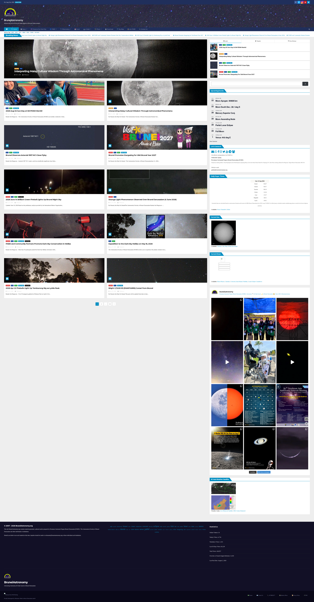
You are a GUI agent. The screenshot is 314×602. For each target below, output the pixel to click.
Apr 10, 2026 (113, 291)
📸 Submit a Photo (283, 595)
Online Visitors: (214, 532)
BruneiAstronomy (13, 20)
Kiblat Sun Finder (233, 246)
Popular (258, 41)
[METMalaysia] (223, 502)
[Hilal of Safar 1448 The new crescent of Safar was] (292, 448)
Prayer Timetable (221, 209)
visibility (157, 532)
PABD (19, 68)
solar (174, 529)
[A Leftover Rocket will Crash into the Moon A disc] (227, 448)
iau (175, 526)
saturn (163, 529)
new (129, 529)
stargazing (180, 529)
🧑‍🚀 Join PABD (131, 29)
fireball (164, 526)
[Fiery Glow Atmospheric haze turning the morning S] (292, 319)
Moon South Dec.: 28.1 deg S (227, 106)
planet (155, 529)
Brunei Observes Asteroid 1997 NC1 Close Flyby (43, 71)
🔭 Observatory (65, 29)
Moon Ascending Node (225, 119)
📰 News (23, 29)
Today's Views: (214, 537)
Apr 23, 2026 (10, 291)
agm (111, 526)
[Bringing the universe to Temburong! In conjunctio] (260, 362)
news (20, 32)
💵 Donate (250, 595)
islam (178, 526)
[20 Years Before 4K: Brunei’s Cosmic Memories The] (260, 448)
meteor (201, 526)
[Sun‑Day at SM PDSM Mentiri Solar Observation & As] (227, 405)
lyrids (189, 526)
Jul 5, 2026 (112, 114)
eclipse (24, 32)
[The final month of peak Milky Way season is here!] (227, 362)
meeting (196, 526)
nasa (127, 529)
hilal (172, 526)
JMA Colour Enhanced (239, 511)
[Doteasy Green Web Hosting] (11, 594)
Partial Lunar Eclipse (224, 125)
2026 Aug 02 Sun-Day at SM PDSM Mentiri (24, 111)
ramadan (160, 529)
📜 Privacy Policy (296, 595)
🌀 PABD (53, 29)
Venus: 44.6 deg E (223, 137)
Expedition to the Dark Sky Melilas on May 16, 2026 (131, 244)
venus (204, 529)
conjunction (139, 526)
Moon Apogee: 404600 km (226, 100)
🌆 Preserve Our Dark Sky (38, 29)
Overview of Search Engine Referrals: (220, 556)
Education (221, 53)
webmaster (27, 74)
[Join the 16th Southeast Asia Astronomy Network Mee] (292, 405)
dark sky (151, 526)
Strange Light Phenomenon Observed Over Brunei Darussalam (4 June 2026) (142, 199)
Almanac (219, 246)
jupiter (181, 526)
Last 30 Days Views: (215, 546)
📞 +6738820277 (271, 595)
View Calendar (213, 141)
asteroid (114, 526)
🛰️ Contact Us (143, 29)
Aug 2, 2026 (10, 114)
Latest (226, 41)
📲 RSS (305, 595)
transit (196, 529)
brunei (32, 32)
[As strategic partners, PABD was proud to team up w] (260, 319)
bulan (129, 526)
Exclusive (221, 71)
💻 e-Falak (86, 29)
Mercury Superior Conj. (225, 113)
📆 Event (77, 29)
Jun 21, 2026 (113, 158)
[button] (309, 29)
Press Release (292, 41)
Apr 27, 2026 (113, 247)
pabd (12, 32)
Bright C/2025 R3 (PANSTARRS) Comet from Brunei (131, 288)
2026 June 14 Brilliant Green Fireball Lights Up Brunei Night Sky (33, 199)
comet (133, 526)
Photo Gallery (24, 68)
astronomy (119, 526)
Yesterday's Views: (215, 542)
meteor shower (111, 529)
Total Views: (213, 551)
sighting (170, 529)
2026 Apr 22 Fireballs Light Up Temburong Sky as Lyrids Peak (32, 288)
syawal (192, 529)
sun (184, 529)
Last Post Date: (214, 560)
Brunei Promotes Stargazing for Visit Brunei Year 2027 (132, 155)
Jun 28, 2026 (19, 74)
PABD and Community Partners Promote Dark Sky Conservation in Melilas (38, 244)
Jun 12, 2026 (113, 202)
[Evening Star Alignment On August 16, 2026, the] (227, 319)
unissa (200, 529)
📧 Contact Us (260, 595)
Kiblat (228, 209)
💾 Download (109, 29)
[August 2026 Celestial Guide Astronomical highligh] (260, 405)
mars (192, 526)
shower (167, 529)
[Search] (305, 84)
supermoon (188, 529)
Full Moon (219, 131)
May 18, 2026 (10, 247)
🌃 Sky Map (120, 29)
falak (161, 526)
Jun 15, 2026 (10, 202)
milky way (117, 529)
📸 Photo (97, 29)
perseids (152, 529)
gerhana (168, 526)
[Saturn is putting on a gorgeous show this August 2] (292, 362)
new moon (37, 32)
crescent (145, 526)
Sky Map (225, 246)
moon (16, 32)
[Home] (7, 29)
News (16, 68)
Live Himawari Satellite (226, 511)
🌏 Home (14, 29)
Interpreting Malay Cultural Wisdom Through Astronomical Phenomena (140, 111)
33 (110, 304)
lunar (28, 32)
